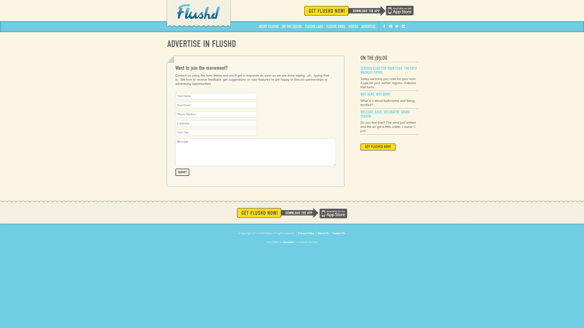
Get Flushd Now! (345, 11)
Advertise (368, 27)
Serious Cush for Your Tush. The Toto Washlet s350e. (388, 70)
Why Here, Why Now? (375, 94)
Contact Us (338, 233)
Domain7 (288, 242)
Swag (335, 27)
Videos (353, 27)
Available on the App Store (400, 10)
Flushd (198, 14)
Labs (314, 27)
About (269, 27)
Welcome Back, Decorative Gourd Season (385, 114)
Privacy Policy (306, 233)
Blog (292, 27)
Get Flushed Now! (378, 146)
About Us (323, 233)
